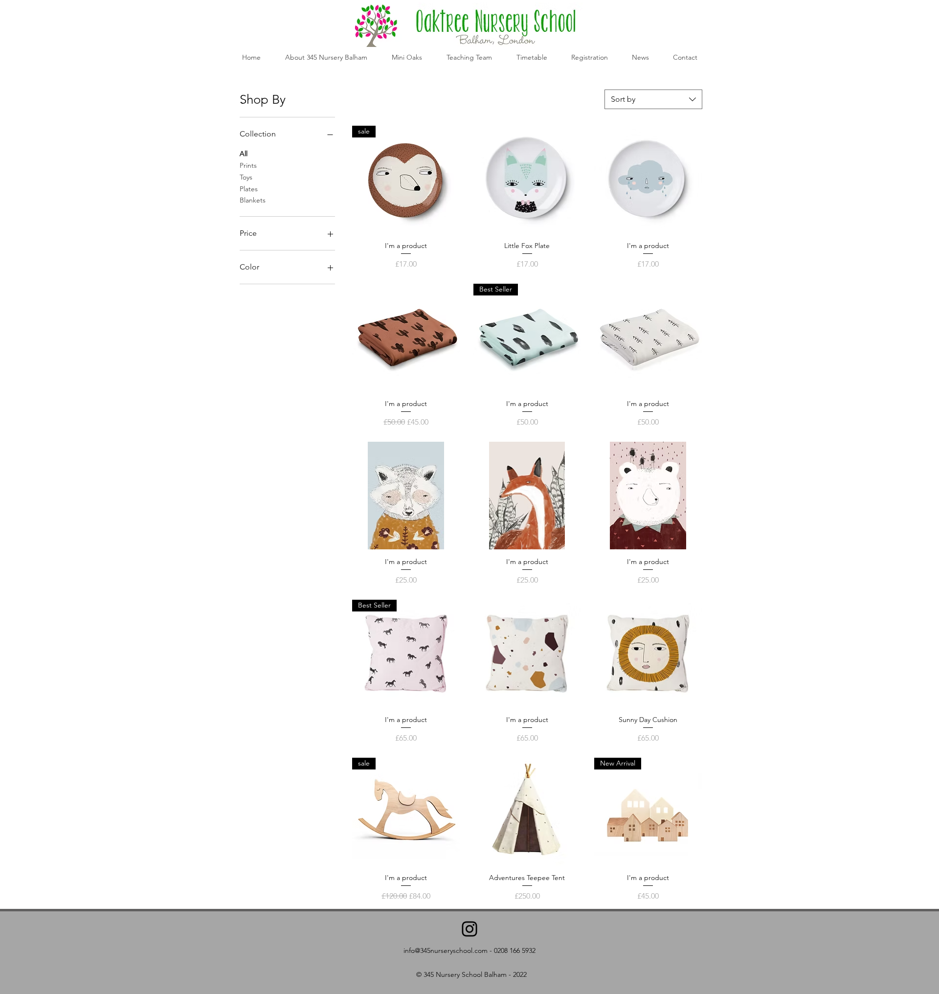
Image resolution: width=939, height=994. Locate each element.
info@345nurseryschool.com (445, 950)
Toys (246, 177)
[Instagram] (469, 929)
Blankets (253, 200)
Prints (248, 165)
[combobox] (653, 99)
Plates (249, 188)
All (243, 153)
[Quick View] (527, 179)
